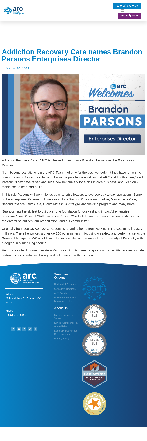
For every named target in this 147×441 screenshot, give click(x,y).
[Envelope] (35, 329)
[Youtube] (19, 329)
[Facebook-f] (13, 329)
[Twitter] (30, 329)
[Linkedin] (24, 329)
